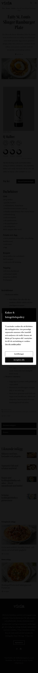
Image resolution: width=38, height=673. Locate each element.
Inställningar (19, 354)
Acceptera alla (19, 360)
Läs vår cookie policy (13, 344)
